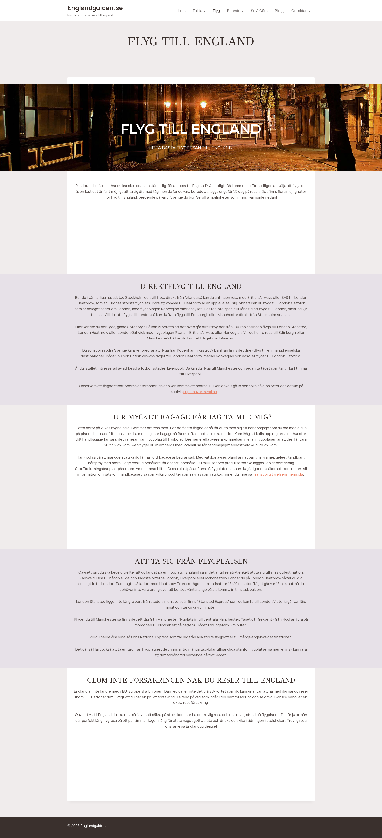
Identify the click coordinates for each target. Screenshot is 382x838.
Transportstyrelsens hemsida (278, 474)
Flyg (216, 10)
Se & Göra (259, 10)
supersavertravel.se (200, 391)
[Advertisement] (191, 240)
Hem (182, 10)
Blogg (279, 10)
